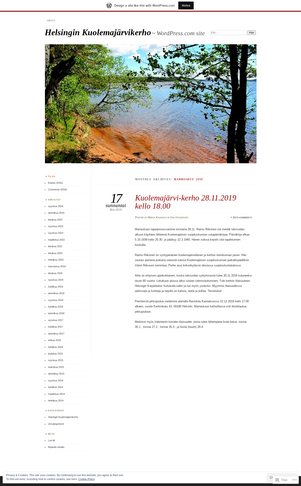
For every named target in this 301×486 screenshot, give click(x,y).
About (51, 20)
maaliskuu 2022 (56, 239)
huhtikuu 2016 (55, 347)
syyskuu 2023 (55, 226)
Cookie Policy (86, 479)
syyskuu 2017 (55, 320)
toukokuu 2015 (56, 367)
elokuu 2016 (54, 340)
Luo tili (51, 440)
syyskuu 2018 (55, 300)
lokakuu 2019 (55, 273)
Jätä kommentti (242, 217)
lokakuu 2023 (55, 219)
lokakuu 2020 (55, 253)
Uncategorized (179, 217)
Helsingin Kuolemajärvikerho (98, 32)
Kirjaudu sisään (56, 447)
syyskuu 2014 (55, 380)
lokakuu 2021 (55, 246)
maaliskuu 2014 (56, 394)
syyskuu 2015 (55, 360)
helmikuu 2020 (55, 259)
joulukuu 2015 (55, 353)
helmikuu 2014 (55, 400)
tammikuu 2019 (56, 293)
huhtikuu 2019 (55, 286)
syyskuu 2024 (55, 206)
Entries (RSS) (55, 183)
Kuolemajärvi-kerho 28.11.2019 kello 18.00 (185, 201)
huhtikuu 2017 (55, 326)
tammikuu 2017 (56, 333)
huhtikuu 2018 (55, 306)
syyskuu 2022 (55, 233)
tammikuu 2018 (56, 313)
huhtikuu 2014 (55, 387)
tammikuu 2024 (56, 212)
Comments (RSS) (57, 189)
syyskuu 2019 (55, 279)
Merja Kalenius (157, 217)
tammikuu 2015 (56, 373)
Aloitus (186, 5)
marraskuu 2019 (57, 266)
